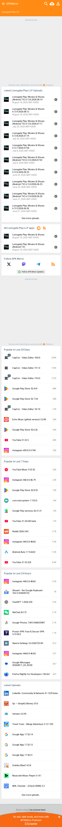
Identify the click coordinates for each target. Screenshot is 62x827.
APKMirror (12, 3)
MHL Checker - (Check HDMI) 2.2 (28, 786)
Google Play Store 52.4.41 (25, 388)
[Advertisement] (31, 52)
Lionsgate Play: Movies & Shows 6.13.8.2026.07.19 (28, 134)
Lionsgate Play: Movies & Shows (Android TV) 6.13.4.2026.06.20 (28, 195)
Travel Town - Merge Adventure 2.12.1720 (32, 724)
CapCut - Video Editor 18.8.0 (26, 357)
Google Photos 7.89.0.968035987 (28, 622)
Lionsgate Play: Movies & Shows (28, 234)
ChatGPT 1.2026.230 (22, 602)
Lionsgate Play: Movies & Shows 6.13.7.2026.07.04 (28, 146)
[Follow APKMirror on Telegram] (38, 265)
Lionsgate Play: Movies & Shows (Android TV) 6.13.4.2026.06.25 (28, 183)
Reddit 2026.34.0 (20, 531)
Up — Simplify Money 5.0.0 (25, 703)
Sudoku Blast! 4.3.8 (21, 765)
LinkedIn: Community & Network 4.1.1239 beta (35, 693)
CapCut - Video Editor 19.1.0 (26, 368)
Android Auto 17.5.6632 (23, 552)
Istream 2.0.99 (19, 714)
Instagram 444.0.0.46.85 (24, 653)
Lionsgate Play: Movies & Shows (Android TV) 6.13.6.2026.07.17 (28, 122)
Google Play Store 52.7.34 (25, 399)
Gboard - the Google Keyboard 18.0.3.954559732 (27, 591)
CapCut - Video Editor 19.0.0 (26, 378)
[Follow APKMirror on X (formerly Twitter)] (9, 265)
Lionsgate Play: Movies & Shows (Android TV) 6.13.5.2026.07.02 (28, 158)
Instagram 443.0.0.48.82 (24, 541)
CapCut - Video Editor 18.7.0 (26, 409)
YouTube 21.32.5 (20, 440)
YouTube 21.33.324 (21, 562)
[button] (38, 228)
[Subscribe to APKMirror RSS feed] (53, 265)
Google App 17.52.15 (22, 744)
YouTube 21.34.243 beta (24, 521)
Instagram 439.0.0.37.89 (24, 450)
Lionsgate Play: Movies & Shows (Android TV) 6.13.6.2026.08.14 (28, 98)
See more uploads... (31, 218)
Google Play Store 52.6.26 (25, 429)
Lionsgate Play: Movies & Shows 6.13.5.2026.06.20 (28, 207)
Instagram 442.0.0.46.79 (24, 480)
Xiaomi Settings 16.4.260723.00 (27, 643)
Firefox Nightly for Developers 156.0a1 (31, 674)
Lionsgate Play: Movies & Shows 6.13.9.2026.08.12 (28, 110)
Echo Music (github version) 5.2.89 (29, 419)
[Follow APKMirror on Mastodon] (23, 265)
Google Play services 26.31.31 (27, 510)
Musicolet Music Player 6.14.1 (26, 775)
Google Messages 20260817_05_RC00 (22, 664)
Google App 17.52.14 (22, 734)
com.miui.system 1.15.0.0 (24, 500)
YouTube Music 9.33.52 (23, 469)
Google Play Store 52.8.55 (25, 490)
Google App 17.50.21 (22, 755)
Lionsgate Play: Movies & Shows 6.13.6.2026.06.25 (28, 170)
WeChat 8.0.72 (19, 612)
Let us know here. (37, 810)
